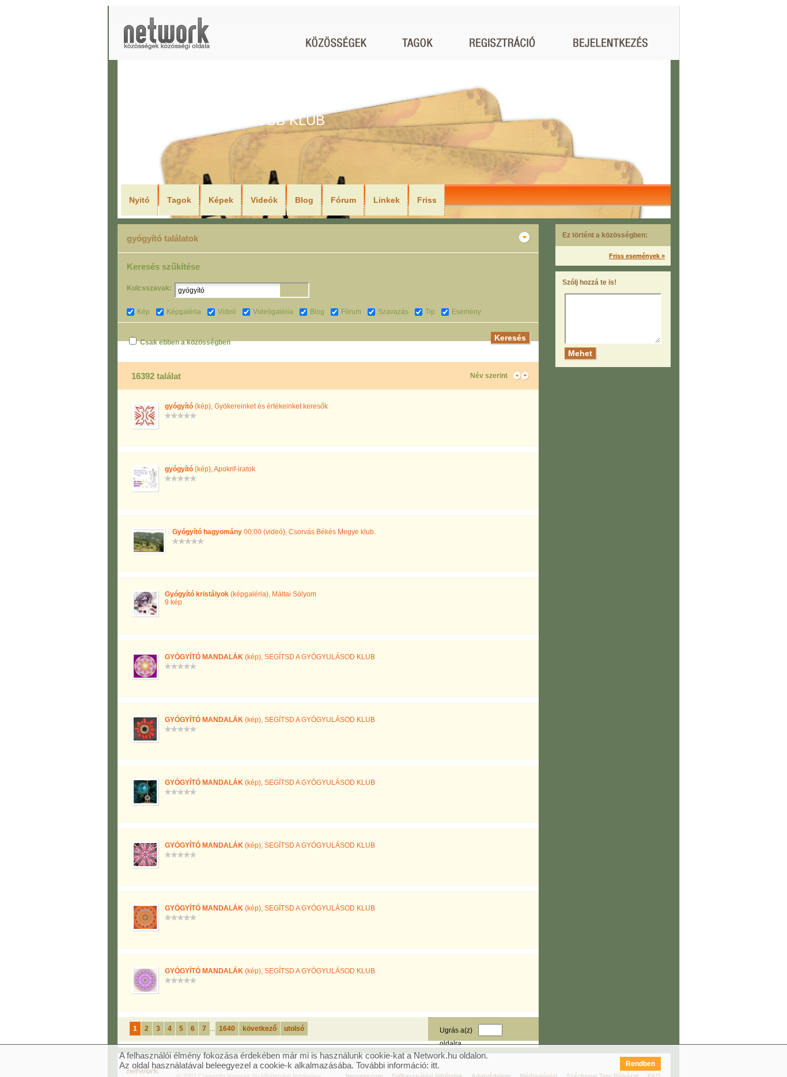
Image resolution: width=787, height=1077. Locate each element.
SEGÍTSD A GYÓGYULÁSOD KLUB (319, 657)
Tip (430, 312)
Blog (304, 200)
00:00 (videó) (228, 532)
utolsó (294, 1029)
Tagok (179, 200)
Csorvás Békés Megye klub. (332, 532)
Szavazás (393, 312)
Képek (221, 200)
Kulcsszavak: (149, 288)
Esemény (466, 312)
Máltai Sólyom (294, 594)
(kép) (188, 406)
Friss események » (637, 255)
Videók (264, 200)
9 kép (173, 602)
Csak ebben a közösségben (185, 342)
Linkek (386, 200)
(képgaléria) (216, 594)
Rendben (640, 1064)
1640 (227, 1029)
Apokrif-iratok (234, 469)
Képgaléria (184, 312)
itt (434, 1065)
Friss (427, 200)
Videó (227, 312)
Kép (143, 312)
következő (260, 1029)
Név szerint (489, 376)
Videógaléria (273, 312)
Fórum (343, 200)
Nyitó (139, 200)
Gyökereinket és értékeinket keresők (271, 406)
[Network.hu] (166, 39)
